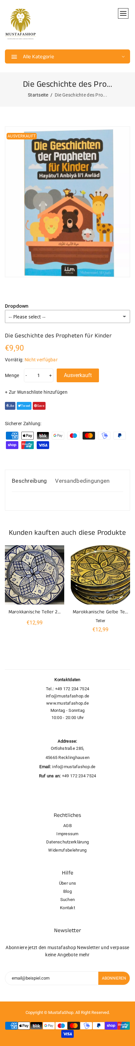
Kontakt (67, 907)
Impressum (67, 833)
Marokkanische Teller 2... (35, 611)
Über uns (67, 883)
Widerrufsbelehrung (67, 850)
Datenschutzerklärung (67, 841)
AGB (67, 825)
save (40, 405)
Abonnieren (114, 978)
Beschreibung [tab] (29, 481)
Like (11, 405)
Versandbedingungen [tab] (82, 481)
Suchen (67, 899)
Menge (12, 375)
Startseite (38, 95)
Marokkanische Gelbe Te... (100, 611)
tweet (25, 405)
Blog (67, 891)
